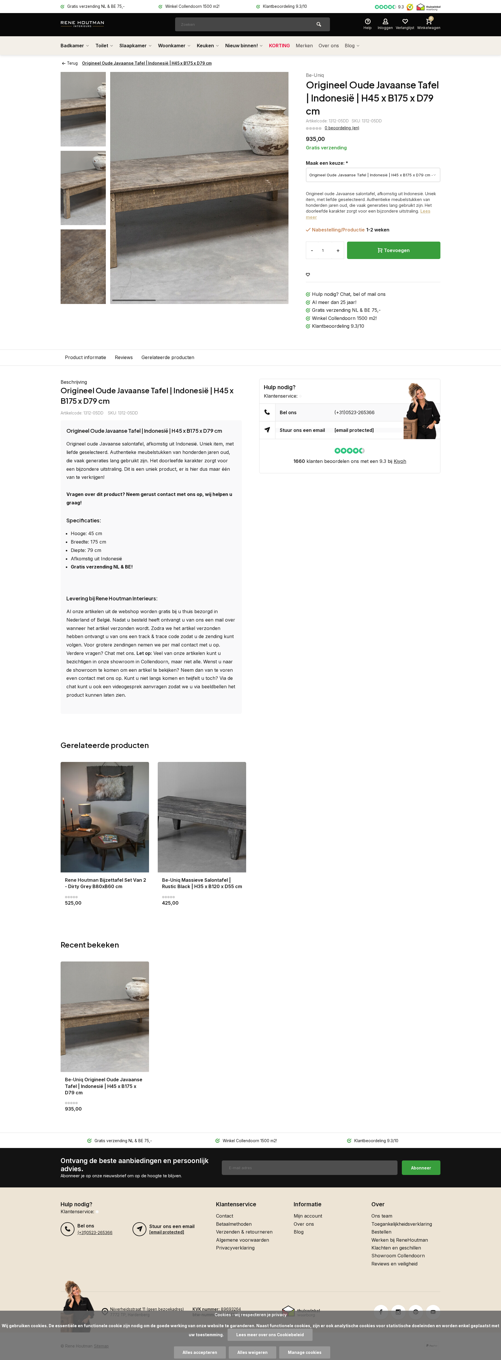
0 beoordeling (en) (342, 128)
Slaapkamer (133, 45)
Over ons (329, 45)
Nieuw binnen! (241, 45)
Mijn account (308, 1216)
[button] (83, 299)
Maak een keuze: (327, 163)
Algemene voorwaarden (242, 1240)
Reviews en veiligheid (394, 1264)
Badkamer (72, 45)
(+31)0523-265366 (354, 412)
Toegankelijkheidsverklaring (401, 1224)
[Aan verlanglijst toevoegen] (308, 275)
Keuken (205, 45)
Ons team (381, 1216)
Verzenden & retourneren (244, 1232)
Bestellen (381, 1232)
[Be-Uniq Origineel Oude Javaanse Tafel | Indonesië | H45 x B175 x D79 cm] (105, 1016)
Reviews (124, 357)
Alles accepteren (200, 1352)
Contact (224, 1216)
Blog (350, 45)
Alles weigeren (252, 1352)
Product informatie (85, 357)
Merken (304, 45)
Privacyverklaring (235, 1248)
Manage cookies (305, 1352)
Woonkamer (172, 45)
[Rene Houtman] (95, 24)
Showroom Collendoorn (398, 1255)
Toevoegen (397, 250)
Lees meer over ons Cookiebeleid (270, 1334)
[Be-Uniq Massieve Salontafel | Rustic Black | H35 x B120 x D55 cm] (202, 817)
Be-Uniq (315, 75)
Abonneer (421, 1167)
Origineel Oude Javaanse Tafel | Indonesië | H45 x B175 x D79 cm (147, 63)
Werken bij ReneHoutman (399, 1240)
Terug (72, 63)
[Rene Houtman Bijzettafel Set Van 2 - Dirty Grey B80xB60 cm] (105, 817)
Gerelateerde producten (167, 357)
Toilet (101, 45)
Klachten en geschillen (396, 1248)
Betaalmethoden (234, 1224)
